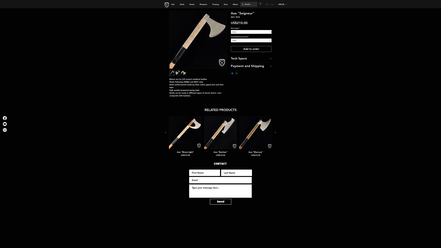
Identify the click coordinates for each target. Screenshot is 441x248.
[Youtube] (5, 124)
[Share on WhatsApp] (236, 73)
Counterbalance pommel (240, 37)
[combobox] (251, 32)
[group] (220, 136)
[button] (235, 4)
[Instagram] (5, 130)
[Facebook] (5, 118)
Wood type (235, 28)
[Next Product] (275, 132)
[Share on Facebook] (232, 73)
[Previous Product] (165, 132)
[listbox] (282, 4)
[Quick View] (185, 132)
